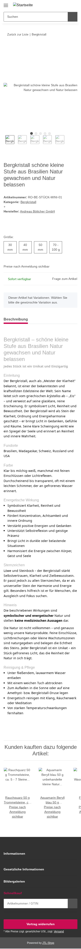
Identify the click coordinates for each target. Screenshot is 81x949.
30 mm (12, 247)
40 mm (27, 247)
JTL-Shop (48, 943)
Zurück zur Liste (17, 34)
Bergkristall (28, 202)
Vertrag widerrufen (41, 924)
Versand (59, 931)
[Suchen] (72, 17)
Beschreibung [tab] (16, 319)
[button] (59, 4)
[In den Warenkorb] (7, 48)
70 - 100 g (57, 247)
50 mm (42, 247)
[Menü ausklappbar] (6, 4)
